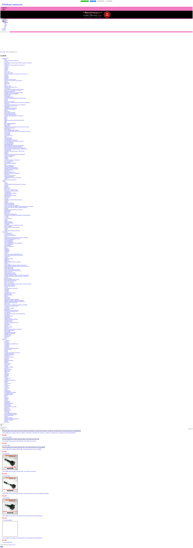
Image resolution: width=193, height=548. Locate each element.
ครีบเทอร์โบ (6, 78)
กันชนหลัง (6, 351)
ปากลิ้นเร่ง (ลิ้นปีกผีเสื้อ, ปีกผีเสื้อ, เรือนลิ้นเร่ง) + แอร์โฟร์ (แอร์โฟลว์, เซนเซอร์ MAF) (17, 131)
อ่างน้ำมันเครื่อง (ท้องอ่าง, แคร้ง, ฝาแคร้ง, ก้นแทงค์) (12, 177)
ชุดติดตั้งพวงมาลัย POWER (8, 258)
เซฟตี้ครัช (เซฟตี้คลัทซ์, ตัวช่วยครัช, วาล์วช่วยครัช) (12, 261)
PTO (5, 182)
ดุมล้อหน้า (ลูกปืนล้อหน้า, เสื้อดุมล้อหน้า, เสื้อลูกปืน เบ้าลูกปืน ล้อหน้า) (15, 265)
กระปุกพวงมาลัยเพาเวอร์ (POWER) (10, 235)
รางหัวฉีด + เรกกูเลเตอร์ (8, 156)
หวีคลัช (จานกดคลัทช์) (8, 226)
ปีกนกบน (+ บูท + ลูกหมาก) (8, 281)
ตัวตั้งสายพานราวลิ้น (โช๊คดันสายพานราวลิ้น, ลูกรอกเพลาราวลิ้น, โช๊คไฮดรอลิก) (17, 102)
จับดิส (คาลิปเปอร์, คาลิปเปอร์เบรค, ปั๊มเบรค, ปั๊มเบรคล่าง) (13, 255)
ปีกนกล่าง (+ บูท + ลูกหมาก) (9, 282)
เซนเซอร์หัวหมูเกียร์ (7, 194)
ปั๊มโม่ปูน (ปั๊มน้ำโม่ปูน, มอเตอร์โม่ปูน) (10, 280)
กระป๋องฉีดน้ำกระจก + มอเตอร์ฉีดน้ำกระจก (11, 343)
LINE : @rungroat (85, 1)
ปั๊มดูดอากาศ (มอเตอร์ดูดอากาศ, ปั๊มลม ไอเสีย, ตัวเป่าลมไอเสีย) (14, 120)
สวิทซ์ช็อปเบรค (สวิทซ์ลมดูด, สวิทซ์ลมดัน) (11, 319)
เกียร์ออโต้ (6, 186)
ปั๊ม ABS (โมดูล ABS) (8, 278)
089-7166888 (109, 1)
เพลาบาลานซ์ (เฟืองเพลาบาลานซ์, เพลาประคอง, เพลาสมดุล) (14, 141)
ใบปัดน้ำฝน (6, 381)
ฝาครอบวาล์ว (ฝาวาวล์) (8, 135)
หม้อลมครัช (6, 325)
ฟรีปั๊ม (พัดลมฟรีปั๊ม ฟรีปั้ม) (8, 144)
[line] (1, 547)
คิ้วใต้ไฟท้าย (6, 362)
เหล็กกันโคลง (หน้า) (7, 334)
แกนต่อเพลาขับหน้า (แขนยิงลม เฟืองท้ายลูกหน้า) (12, 238)
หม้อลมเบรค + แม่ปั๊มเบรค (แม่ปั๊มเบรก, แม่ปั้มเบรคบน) (13, 329)
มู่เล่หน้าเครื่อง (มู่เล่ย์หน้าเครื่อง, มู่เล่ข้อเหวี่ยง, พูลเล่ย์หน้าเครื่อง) (14, 154)
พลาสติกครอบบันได (7, 391)
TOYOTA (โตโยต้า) (8, 437)
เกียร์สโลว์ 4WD (7, 187)
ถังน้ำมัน (5, 372)
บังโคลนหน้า (6, 374)
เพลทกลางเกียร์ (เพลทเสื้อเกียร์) (9, 204)
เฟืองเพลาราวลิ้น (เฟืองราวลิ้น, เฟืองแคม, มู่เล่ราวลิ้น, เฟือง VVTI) (14, 147)
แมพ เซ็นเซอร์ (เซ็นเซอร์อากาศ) (9, 155)
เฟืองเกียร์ (6, 208)
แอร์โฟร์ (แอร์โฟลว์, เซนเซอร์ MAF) (10, 179)
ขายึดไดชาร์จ (6, 77)
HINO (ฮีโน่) (7, 453)
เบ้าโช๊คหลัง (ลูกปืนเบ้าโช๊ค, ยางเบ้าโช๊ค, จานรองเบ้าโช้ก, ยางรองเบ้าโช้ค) (16, 276)
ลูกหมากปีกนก (6, 314)
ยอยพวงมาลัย (6, 303)
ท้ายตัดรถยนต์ (6, 373)
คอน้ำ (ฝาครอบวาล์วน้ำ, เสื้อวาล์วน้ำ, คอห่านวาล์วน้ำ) (13, 80)
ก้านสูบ (5, 70)
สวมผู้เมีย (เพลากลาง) (7, 318)
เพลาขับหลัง (6, 290)
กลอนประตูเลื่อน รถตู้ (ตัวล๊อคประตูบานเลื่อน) (11, 348)
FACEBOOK (93, 1)
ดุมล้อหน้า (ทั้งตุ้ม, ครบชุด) (8, 267)
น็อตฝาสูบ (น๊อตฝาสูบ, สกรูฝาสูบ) (9, 112)
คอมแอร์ (6, 81)
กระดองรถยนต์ (6, 342)
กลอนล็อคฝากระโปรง (8, 349)
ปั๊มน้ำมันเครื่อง (7, 125)
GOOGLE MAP (101, 1)
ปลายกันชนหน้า (7, 385)
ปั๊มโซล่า (5, 119)
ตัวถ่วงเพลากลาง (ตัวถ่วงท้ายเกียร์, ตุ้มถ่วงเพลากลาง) (12, 270)
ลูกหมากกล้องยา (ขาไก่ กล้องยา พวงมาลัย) (11, 311)
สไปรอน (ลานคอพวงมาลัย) (9, 415)
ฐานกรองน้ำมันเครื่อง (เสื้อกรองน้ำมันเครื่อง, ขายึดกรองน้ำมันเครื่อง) (15, 98)
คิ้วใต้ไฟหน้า (6, 361)
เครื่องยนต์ (6, 11)
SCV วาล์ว (6, 61)
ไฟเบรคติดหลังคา (7, 402)
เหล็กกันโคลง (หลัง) (7, 335)
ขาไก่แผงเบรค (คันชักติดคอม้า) (9, 239)
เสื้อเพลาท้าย (6, 323)
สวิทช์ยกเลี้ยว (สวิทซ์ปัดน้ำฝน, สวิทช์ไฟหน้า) (11, 418)
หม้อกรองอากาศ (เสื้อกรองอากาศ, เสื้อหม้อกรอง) (12, 173)
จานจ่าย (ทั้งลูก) (7, 88)
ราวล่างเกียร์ (6, 217)
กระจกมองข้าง (7, 340)
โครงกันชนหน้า (7, 364)
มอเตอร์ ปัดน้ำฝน (7, 404)
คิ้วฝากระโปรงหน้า (7, 363)
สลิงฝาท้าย (6, 416)
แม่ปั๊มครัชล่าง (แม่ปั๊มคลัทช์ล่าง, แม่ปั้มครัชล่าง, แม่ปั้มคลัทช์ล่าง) (14, 301)
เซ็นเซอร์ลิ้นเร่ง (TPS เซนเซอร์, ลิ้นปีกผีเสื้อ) (11, 93)
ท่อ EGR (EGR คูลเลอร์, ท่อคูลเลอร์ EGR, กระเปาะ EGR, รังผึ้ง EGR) (14, 104)
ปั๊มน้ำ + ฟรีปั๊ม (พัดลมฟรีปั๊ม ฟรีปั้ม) (10, 123)
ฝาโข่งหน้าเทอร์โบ (7, 133)
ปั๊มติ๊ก (5, 121)
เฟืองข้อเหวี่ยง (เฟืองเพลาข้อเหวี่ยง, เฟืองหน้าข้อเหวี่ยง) (13, 146)
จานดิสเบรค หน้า (7, 256)
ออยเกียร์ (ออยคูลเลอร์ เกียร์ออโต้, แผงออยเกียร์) (12, 230)
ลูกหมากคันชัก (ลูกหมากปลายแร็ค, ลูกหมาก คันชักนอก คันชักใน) (14, 313)
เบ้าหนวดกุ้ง (6, 277)
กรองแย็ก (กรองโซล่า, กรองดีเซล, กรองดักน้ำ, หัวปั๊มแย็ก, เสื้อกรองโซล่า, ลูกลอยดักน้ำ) (18, 62)
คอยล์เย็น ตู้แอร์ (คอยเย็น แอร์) (9, 354)
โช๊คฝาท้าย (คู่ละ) (7, 370)
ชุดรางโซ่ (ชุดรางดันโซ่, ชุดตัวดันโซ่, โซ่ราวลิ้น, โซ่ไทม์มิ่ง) (14, 89)
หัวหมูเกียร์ (6, 228)
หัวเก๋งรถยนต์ (6, 422)
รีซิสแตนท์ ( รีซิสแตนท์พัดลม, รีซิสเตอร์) (10, 414)
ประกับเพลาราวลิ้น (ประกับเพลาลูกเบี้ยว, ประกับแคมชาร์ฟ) (13, 115)
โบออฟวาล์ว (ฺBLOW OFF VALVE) (9, 113)
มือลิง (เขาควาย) (7, 298)
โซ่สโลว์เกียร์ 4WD (7, 196)
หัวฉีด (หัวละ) (6, 174)
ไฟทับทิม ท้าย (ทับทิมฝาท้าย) (8, 403)
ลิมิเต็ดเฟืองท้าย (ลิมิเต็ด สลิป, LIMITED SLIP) (11, 310)
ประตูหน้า (6, 384)
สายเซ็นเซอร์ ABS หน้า (8, 320)
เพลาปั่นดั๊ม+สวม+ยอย (8, 293)
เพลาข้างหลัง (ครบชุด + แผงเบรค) (9, 292)
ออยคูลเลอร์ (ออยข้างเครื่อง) (9, 176)
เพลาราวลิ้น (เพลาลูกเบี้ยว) (8, 142)
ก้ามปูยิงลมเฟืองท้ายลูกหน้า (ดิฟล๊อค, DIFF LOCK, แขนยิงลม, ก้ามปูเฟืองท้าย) (16, 237)
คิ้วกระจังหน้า (6, 358)
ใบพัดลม (5, 382)
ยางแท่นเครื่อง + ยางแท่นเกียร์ (9, 308)
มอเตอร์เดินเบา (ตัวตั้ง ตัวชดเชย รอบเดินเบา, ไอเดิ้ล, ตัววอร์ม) (14, 151)
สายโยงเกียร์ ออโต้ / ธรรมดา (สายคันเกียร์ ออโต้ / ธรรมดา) (13, 225)
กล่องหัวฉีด (6, 69)
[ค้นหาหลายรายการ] (12, 544)
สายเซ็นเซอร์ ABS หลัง (8, 321)
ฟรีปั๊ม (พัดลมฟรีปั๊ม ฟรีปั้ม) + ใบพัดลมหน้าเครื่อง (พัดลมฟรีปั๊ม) (14, 145)
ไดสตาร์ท (6, 100)
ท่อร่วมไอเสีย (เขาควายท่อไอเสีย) (9, 109)
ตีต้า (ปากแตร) (7, 197)
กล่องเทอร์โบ (6, 67)
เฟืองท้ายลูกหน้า (7, 297)
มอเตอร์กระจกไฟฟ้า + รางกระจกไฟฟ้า (10, 406)
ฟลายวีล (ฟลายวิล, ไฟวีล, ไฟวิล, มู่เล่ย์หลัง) (11, 205)
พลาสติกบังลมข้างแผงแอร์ (8, 393)
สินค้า (3, 9)
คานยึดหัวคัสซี (6, 250)
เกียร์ (5, 12)
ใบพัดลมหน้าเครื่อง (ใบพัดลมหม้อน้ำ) (10, 114)
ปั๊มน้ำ (5, 122)
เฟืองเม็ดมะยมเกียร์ (7, 210)
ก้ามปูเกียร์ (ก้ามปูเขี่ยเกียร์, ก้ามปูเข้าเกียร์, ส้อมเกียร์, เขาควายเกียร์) (15, 184)
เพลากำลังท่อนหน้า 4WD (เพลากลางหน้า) (11, 288)
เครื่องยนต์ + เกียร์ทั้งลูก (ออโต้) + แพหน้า (10, 87)
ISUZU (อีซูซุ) (7, 445)
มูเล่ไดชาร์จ (6, 152)
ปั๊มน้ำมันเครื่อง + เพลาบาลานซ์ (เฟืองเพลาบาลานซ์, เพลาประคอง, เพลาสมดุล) (16, 126)
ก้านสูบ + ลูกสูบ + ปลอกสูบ (8, 72)
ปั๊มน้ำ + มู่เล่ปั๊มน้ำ (7, 124)
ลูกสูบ (5, 164)
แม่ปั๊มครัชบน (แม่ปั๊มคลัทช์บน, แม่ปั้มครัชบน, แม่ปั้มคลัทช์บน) (14, 300)
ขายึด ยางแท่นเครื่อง (7, 245)
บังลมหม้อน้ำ (6, 375)
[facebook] (2, 547)
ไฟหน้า (6, 395)
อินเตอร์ (6, 178)
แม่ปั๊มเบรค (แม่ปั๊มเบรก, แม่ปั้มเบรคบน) (10, 302)
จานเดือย (6, 257)
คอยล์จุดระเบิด (7, 83)
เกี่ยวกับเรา (4, 28)
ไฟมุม (5, 396)
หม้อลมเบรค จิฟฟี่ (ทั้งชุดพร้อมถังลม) (10, 332)
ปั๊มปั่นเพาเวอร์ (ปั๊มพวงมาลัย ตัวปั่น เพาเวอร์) (11, 279)
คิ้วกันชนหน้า (6, 359)
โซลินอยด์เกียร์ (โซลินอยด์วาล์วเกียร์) (10, 195)
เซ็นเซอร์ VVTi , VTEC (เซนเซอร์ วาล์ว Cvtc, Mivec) (12, 90)
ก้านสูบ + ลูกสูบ (7, 71)
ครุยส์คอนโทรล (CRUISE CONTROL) (10, 79)
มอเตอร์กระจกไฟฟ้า (7, 405)
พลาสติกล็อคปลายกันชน (8, 394)
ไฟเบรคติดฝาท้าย (7, 401)
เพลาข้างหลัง (6, 291)
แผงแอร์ (6, 386)
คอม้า (5, 247)
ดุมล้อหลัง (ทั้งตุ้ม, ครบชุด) (8, 268)
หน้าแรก (4, 7)
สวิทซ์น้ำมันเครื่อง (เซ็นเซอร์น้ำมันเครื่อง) (11, 167)
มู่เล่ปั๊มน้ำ (6, 153)
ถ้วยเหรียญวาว (6, 103)
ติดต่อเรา (4, 21)
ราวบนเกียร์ (6, 216)
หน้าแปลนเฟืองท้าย (7, 324)
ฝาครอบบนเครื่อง (7, 134)
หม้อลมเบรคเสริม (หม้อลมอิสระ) (9, 330)
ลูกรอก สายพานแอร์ (7, 162)
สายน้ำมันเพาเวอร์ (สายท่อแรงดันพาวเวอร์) (11, 322)
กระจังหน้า (6, 341)
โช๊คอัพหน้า (6, 259)
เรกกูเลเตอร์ (6, 158)
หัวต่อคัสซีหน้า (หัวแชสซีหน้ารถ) (9, 333)
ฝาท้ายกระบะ (6, 390)
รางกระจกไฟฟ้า (7, 412)
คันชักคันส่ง (6, 248)
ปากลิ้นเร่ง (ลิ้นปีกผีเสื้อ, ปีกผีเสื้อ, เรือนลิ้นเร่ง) (11, 130)
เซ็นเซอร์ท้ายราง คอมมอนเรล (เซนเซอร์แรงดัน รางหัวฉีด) (13, 92)
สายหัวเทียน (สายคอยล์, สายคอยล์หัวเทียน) (11, 168)
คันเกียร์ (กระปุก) (7, 188)
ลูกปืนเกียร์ (6, 220)
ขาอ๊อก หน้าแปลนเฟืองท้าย (8, 246)
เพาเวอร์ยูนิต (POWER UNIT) (9, 143)
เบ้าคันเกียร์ (6, 198)
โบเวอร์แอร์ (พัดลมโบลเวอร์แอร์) (9, 380)
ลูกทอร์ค (5, 219)
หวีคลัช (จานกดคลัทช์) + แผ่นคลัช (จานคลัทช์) (12, 227)
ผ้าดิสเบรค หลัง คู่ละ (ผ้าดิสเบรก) (9, 286)
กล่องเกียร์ (6, 183)
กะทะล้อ (5, 236)
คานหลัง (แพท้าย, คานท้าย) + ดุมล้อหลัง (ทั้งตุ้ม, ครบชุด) (13, 254)
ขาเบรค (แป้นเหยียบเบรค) (8, 244)
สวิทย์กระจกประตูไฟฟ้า (8, 417)
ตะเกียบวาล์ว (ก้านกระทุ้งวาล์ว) (9, 101)
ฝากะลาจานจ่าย (7, 132)
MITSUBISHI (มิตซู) (8, 520)
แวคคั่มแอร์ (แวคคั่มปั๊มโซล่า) (9, 166)
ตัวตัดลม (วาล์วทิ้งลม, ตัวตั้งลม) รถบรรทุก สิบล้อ (12, 269)
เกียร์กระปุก (6, 185)
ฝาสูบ (5, 136)
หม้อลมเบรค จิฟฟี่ (7, 331)
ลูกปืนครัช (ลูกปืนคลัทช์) (8, 221)
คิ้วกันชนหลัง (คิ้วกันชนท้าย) (9, 360)
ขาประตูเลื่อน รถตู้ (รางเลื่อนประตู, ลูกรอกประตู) (12, 352)
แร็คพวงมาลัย (7, 309)
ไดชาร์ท (6, 99)
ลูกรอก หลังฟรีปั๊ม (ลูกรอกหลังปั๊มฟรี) (10, 163)
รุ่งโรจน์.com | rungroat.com (12, 4)
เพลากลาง (6, 287)
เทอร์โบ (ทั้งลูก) (7, 111)
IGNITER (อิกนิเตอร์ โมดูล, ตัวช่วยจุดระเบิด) (11, 60)
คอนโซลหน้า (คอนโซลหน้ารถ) (9, 353)
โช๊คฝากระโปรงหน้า (7, 369)
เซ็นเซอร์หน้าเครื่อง (7, 94)
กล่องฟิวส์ (6, 68)
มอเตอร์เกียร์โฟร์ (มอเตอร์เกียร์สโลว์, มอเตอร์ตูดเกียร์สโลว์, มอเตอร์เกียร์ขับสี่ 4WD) (17, 215)
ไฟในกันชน (6, 397)
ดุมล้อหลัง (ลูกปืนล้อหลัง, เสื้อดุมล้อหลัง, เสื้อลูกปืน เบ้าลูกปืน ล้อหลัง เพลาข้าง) (16, 266)
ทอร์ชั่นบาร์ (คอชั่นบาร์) (8, 271)
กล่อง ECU (6, 66)
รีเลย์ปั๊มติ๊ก (6, 157)
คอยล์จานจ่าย (6, 82)
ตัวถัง (5, 16)
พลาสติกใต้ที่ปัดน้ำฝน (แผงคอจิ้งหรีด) (10, 392)
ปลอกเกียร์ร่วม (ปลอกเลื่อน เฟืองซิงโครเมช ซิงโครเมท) (13, 199)
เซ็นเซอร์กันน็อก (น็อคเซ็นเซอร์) (9, 91)
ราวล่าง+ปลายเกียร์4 (7, 218)
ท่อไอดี (5, 110)
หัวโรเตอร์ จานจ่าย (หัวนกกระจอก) (10, 175)
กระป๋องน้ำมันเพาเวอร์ (8, 233)
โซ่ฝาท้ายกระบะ (7, 371)
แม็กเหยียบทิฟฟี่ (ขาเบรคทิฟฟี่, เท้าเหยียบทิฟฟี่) (11, 299)
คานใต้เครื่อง (6, 249)
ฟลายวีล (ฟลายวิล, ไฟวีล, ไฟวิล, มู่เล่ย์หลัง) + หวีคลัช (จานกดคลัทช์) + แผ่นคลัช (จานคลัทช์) (18, 206)
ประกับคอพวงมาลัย (7, 383)
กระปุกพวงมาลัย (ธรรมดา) (8, 234)
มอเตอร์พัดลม (6, 407)
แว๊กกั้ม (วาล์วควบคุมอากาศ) (9, 165)
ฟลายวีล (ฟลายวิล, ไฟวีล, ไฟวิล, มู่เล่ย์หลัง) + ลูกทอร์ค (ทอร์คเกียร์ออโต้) (15, 207)
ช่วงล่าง (6, 14)
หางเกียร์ (5, 229)
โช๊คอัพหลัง (6, 260)
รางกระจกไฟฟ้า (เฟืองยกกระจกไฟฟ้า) (10, 413)
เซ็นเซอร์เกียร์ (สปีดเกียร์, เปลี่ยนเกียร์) (10, 193)
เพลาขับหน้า (6, 289)
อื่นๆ (5, 18)
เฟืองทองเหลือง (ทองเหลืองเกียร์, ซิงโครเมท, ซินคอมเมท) (13, 209)
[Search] (1, 425)
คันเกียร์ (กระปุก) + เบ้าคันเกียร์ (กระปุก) (10, 189)
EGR (5, 59)
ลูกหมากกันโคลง (7, 312)
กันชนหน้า (6, 350)
